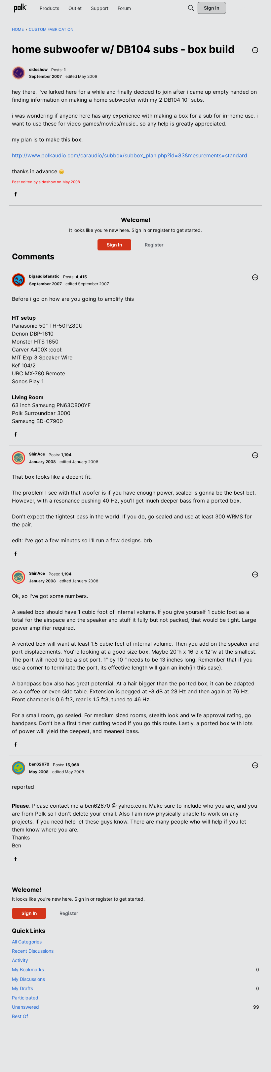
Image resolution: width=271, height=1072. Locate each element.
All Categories (27, 941)
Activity (20, 960)
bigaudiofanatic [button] (44, 276)
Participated (25, 997)
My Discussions (28, 979)
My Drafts (135, 988)
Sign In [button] (114, 244)
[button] (255, 50)
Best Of (20, 1016)
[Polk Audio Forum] (20, 8)
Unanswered (135, 1007)
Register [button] (154, 244)
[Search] (191, 8)
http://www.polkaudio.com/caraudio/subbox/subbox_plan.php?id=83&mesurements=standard (129, 155)
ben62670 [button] (39, 764)
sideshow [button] (38, 69)
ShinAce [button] (37, 454)
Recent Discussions (33, 951)
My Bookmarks (135, 969)
